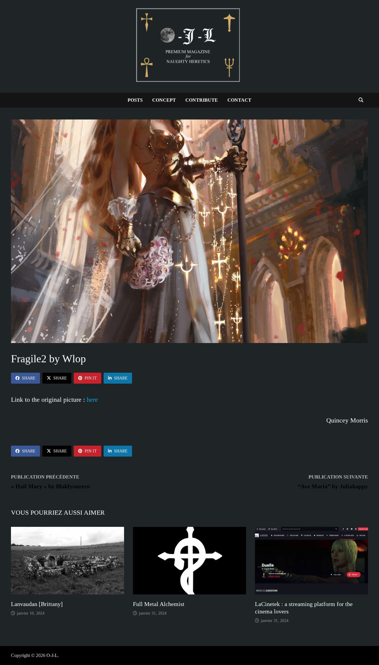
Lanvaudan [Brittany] (37, 604)
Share (29, 378)
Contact (239, 100)
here (92, 399)
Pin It (91, 378)
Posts (135, 100)
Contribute (201, 100)
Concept (164, 100)
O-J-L (52, 655)
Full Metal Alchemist (158, 604)
